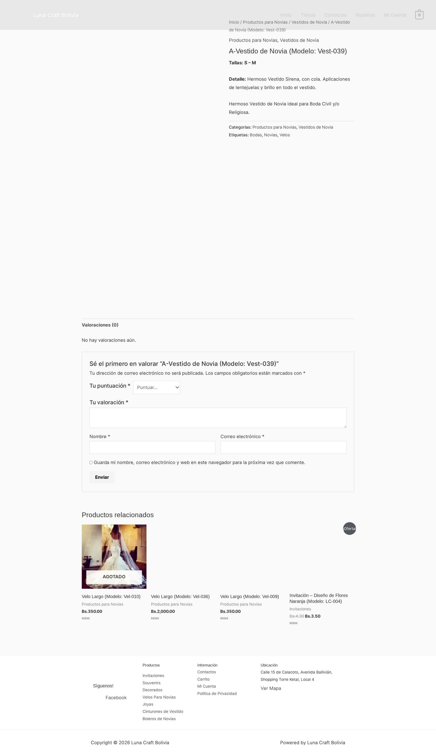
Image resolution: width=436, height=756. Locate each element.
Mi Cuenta (395, 15)
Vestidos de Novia (299, 40)
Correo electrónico (242, 436)
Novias (270, 134)
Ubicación (269, 665)
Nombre (99, 436)
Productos (151, 665)
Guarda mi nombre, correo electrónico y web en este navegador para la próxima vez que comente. (199, 462)
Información (207, 665)
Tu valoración (109, 402)
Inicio (286, 15)
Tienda (308, 15)
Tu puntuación (110, 385)
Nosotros (365, 15)
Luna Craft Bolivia (56, 15)
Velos (285, 134)
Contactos (336, 15)
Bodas (256, 134)
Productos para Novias (253, 40)
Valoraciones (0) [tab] (100, 325)
